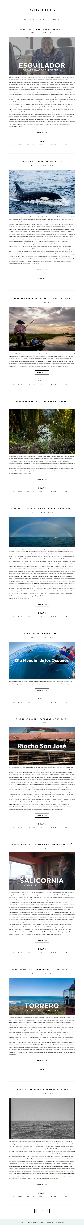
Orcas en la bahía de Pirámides (42, 162)
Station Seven (59, 1222)
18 (47, 1211)
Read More (42, 133)
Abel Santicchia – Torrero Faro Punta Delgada (42, 969)
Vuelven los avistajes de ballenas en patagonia (42, 509)
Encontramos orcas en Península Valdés (42, 1090)
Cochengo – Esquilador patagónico (42, 29)
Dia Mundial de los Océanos (42, 633)
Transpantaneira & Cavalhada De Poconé (42, 401)
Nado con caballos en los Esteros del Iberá (42, 299)
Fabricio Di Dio (42, 10)
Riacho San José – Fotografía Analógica (42, 719)
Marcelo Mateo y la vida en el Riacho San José (42, 844)
